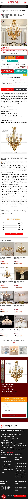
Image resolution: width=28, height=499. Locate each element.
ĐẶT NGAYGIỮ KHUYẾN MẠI (19, 57)
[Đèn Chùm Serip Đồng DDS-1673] (21, 273)
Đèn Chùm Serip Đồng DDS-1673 (19, 282)
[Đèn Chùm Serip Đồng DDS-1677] (7, 249)
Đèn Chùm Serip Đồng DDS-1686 (19, 330)
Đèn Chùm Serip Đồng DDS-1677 (5, 258)
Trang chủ (4, 10)
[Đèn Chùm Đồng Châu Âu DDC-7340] (7, 273)
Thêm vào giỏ (23, 67)
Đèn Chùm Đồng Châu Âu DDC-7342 (20, 258)
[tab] (7, 89)
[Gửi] (25, 6)
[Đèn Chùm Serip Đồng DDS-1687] (7, 297)
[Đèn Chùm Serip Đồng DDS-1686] (21, 321)
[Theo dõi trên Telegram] (9, 488)
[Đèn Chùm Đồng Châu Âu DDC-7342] (21, 249)
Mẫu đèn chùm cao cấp (15, 99)
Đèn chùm (11, 10)
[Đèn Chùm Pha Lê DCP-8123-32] (7, 321)
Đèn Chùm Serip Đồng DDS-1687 (5, 306)
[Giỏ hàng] (25, 2)
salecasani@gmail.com (12, 438)
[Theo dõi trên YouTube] (5, 488)
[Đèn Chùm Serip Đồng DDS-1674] (21, 297)
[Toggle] (7, 234)
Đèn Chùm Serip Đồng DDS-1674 (19, 306)
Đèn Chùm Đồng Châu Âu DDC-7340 (6, 282)
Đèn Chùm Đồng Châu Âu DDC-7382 (11, 93)
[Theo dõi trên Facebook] (2, 488)
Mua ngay (7, 71)
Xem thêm (14, 206)
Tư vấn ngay (21, 71)
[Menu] (2, 2)
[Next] (25, 32)
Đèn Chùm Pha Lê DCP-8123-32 (6, 330)
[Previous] (3, 32)
